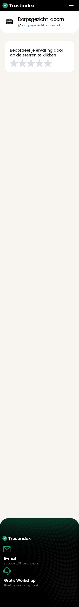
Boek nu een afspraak (21, 585)
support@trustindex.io (21, 563)
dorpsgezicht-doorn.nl (41, 25)
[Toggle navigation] (71, 5)
